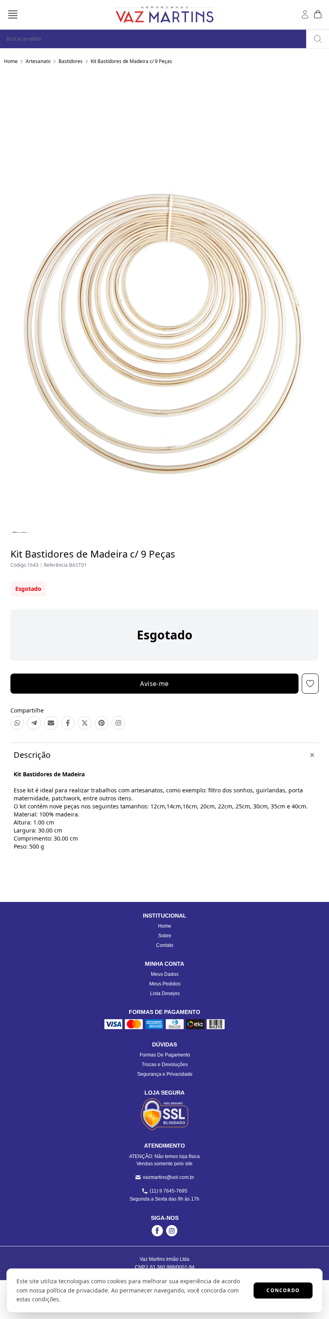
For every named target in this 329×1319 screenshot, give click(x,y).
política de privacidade (77, 1290)
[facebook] (157, 1230)
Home (11, 61)
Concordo (283, 1290)
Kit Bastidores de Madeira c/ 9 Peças (131, 61)
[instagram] (171, 1230)
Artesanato (38, 61)
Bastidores (71, 61)
